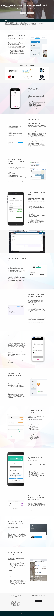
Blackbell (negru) (28, 613)
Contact (43, 20)
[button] (27, 24)
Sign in (47, 20)
